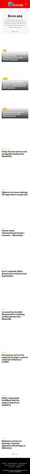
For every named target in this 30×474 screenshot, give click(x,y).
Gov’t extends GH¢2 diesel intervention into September (14, 273)
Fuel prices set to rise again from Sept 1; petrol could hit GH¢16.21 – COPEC (15, 358)
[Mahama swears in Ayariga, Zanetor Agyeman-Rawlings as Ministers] (15, 422)
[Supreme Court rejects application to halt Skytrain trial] (15, 105)
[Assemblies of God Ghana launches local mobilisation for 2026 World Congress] (15, 48)
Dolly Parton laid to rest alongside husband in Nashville (14, 154)
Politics (5, 78)
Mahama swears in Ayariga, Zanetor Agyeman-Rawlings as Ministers (13, 444)
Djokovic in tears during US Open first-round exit (15, 193)
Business (4, 352)
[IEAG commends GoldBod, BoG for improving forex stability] (15, 379)
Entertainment (6, 149)
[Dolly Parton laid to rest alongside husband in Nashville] (15, 133)
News (4, 50)
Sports (4, 189)
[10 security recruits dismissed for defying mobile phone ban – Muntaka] (15, 293)
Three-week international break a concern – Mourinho (13, 233)
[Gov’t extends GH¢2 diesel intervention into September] (15, 253)
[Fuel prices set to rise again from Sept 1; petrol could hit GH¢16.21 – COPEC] (15, 336)
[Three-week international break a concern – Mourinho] (15, 212)
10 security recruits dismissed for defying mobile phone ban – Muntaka (13, 315)
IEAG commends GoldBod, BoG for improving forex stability (11, 401)
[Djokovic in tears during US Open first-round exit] (15, 174)
